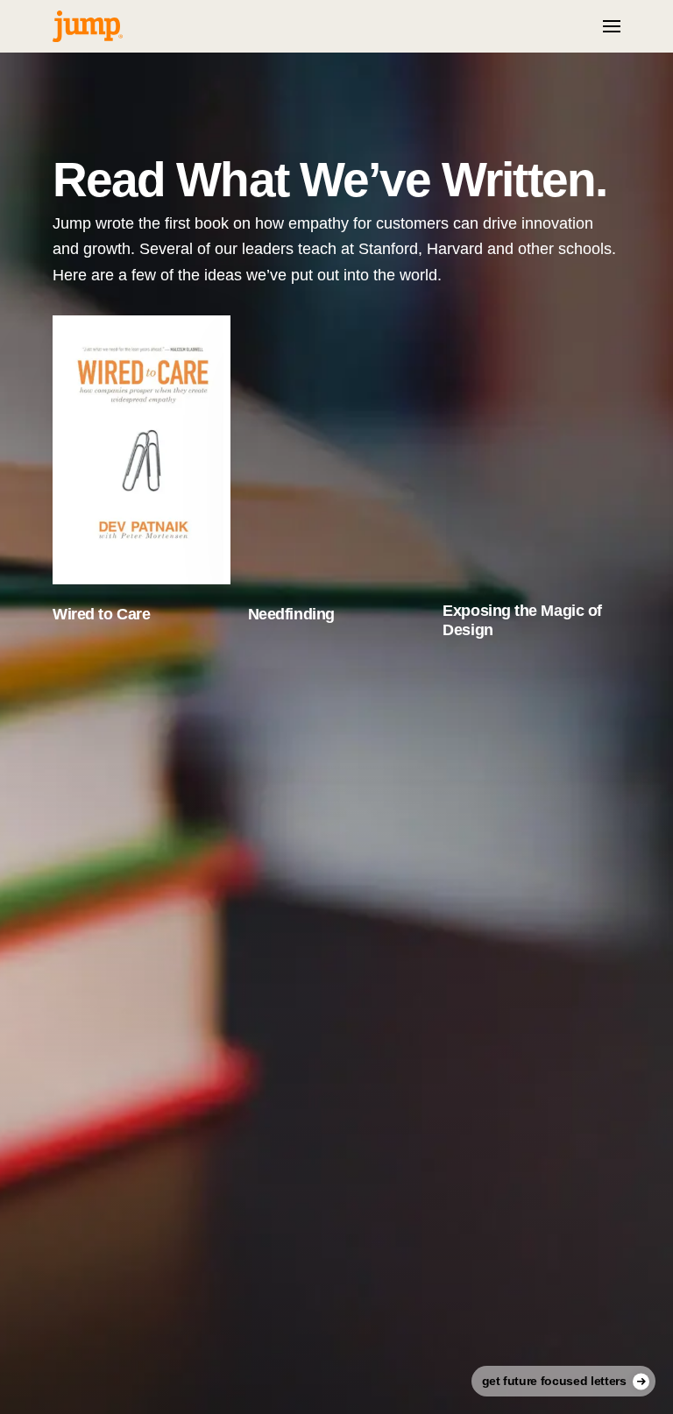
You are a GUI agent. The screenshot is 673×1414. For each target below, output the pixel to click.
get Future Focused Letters (554, 1381)
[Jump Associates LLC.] (88, 26)
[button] (611, 26)
